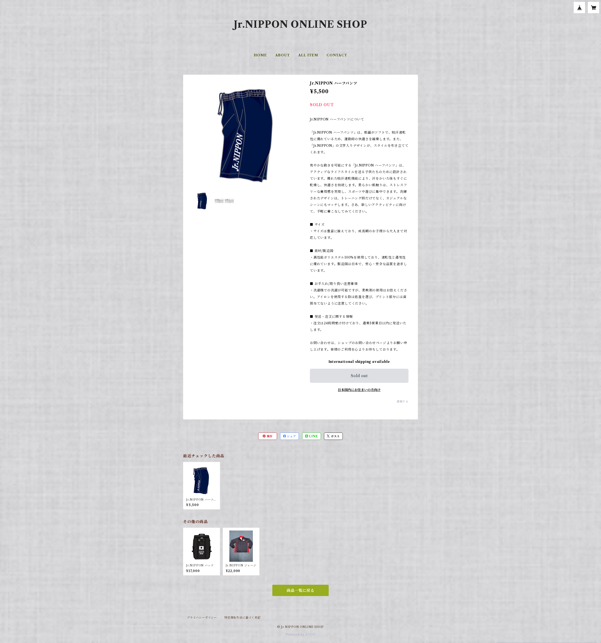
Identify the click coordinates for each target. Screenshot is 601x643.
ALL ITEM (308, 55)
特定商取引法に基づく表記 (242, 617)
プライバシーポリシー (202, 617)
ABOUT (282, 55)
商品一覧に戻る (300, 590)
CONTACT (337, 55)
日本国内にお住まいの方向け (359, 390)
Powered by (295, 634)
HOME (260, 55)
